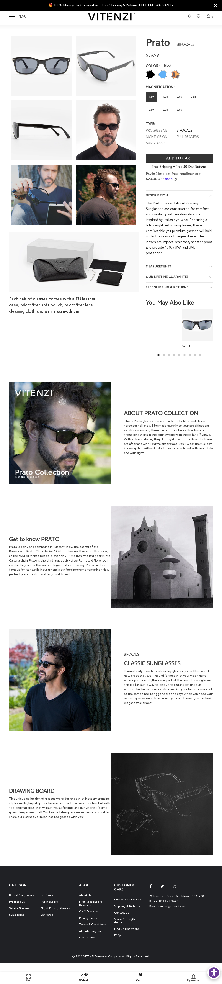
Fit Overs (47, 895)
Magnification (160, 87)
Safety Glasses (19, 908)
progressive (156, 131)
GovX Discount (88, 911)
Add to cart (179, 158)
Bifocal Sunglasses (21, 895)
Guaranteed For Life (127, 899)
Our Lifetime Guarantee (167, 277)
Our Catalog (87, 937)
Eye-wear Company (108, 956)
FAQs (117, 935)
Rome (186, 346)
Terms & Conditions (92, 924)
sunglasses (156, 143)
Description (157, 195)
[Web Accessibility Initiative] (214, 972)
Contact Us (121, 912)
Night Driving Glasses (55, 908)
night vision (156, 137)
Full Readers (49, 902)
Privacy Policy (88, 918)
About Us (85, 895)
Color (152, 66)
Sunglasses (16, 915)
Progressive (17, 902)
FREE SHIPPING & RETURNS (167, 287)
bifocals (185, 131)
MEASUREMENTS (159, 267)
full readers (188, 137)
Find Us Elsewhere (126, 929)
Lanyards (47, 915)
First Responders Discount (90, 903)
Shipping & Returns (127, 906)
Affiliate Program (90, 931)
